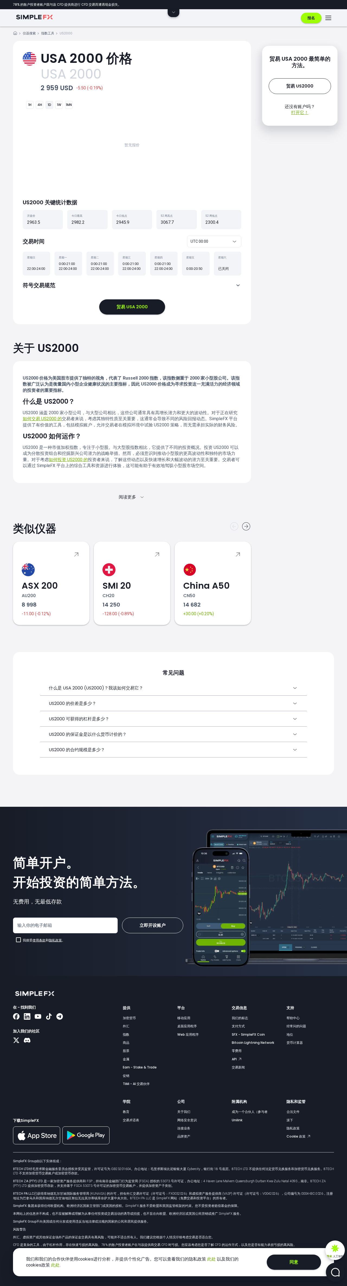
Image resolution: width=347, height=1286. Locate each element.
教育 (126, 1111)
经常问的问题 (296, 1026)
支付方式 (238, 1026)
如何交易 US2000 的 (42, 418)
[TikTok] (49, 1017)
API (234, 1059)
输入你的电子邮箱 (34, 925)
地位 (290, 1034)
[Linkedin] (27, 1017)
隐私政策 (55, 940)
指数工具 (47, 33)
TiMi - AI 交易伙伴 (136, 1083)
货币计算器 (295, 1042)
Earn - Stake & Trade (140, 1067)
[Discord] (27, 1041)
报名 (311, 18)
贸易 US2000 (299, 86)
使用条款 (39, 940)
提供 (126, 1007)
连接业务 (183, 1128)
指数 (126, 1034)
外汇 (126, 1026)
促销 (126, 1075)
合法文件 (293, 1111)
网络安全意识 (187, 1120)
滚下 (290, 1120)
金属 (126, 1059)
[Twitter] (16, 1041)
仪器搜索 (29, 33)
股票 (126, 1050)
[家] (15, 34)
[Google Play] (86, 1143)
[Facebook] (16, 1017)
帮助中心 (293, 1018)
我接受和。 (44, 940)
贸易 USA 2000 (132, 307)
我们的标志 (240, 1018)
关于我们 (183, 1111)
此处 (212, 1259)
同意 (294, 1262)
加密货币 (129, 1018)
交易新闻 (238, 1067)
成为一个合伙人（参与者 (250, 1111)
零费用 (237, 1050)
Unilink (237, 1120)
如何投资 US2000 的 (68, 459)
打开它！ (300, 112)
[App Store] (36, 1143)
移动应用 (183, 1018)
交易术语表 (131, 1120)
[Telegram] (59, 1017)
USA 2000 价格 (86, 58)
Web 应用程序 (188, 1034)
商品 (126, 1042)
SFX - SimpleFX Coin (248, 1034)
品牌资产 (183, 1136)
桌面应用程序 (187, 1026)
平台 (181, 1007)
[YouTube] (38, 1017)
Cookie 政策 (296, 1136)
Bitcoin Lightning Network (253, 1042)
